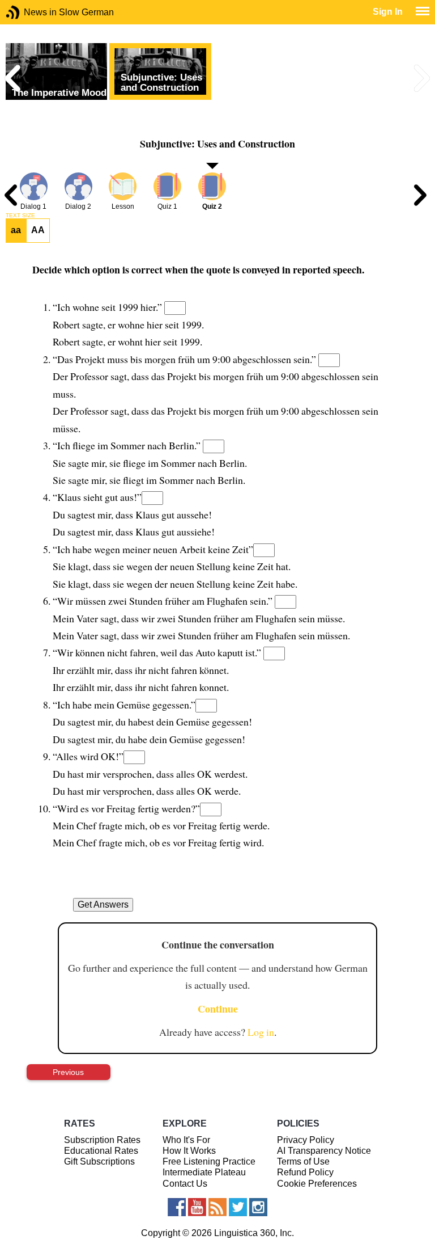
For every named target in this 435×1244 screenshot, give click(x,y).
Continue (218, 1008)
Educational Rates (101, 1151)
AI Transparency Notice (324, 1151)
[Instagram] (258, 1207)
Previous (68, 1072)
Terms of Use (303, 1161)
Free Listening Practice (209, 1161)
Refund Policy (305, 1172)
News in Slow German (30, 12)
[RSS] (217, 1207)
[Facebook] (177, 1207)
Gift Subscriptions (99, 1161)
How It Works (189, 1151)
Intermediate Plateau (204, 1172)
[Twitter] (238, 1207)
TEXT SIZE (20, 215)
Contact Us (185, 1183)
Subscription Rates (102, 1140)
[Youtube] (197, 1207)
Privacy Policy (305, 1140)
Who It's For (186, 1140)
